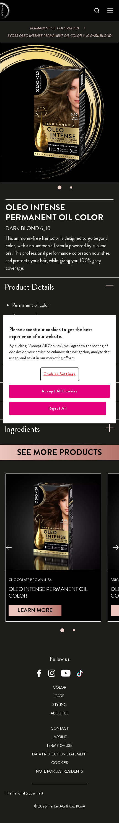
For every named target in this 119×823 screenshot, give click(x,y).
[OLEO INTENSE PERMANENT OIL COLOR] (53, 547)
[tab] (59, 187)
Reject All (57, 408)
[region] (59, 369)
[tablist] (59, 187)
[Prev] (9, 548)
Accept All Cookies (59, 391)
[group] (59, 118)
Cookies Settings (59, 374)
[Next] (115, 548)
